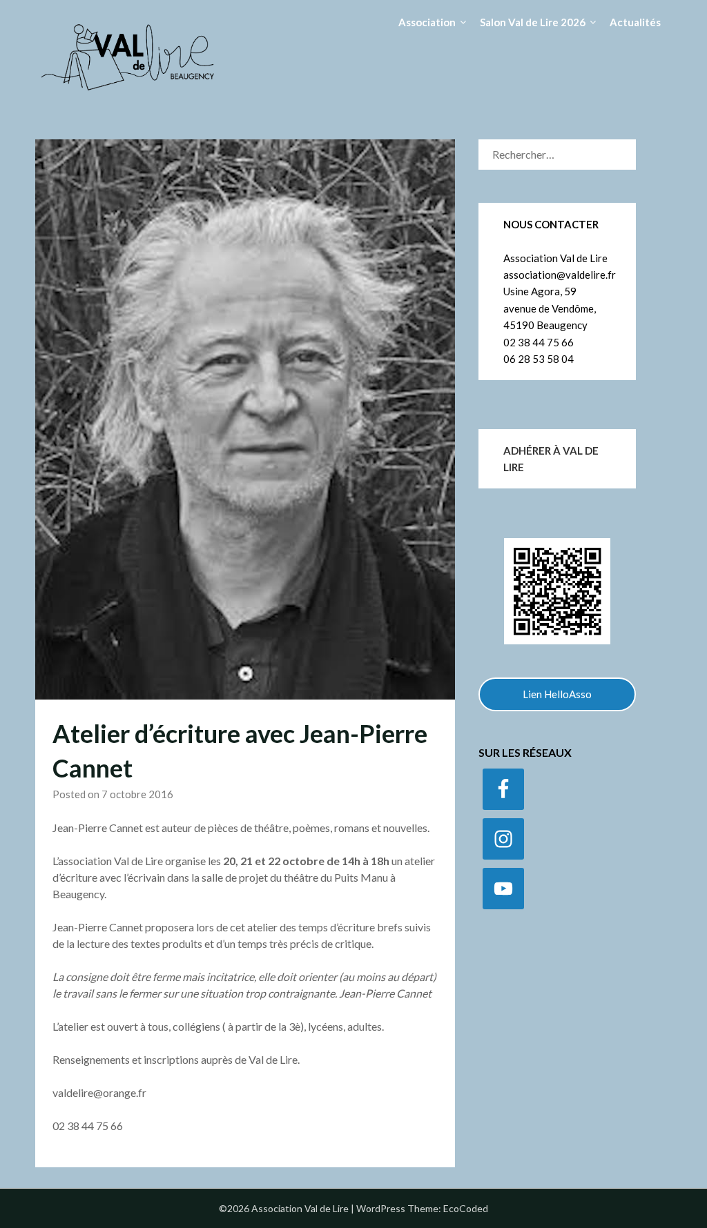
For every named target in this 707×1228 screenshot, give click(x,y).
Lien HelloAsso (557, 694)
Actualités (635, 22)
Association (427, 22)
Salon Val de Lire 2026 (532, 22)
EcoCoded (465, 1208)
